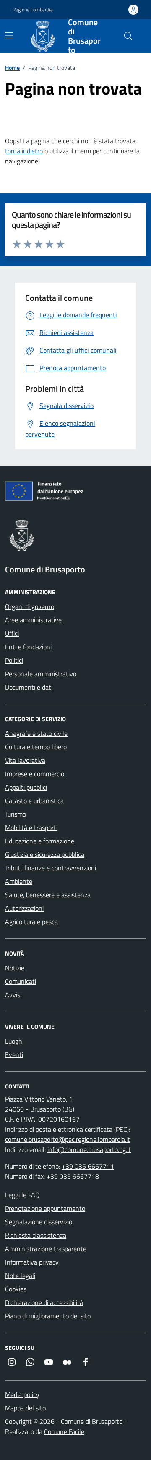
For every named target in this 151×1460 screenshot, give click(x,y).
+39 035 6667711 (88, 1166)
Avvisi (13, 995)
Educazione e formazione (39, 841)
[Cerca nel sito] (128, 36)
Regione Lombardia (33, 9)
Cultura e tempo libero (36, 747)
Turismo (15, 814)
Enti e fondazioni (28, 647)
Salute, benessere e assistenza (48, 895)
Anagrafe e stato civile (36, 733)
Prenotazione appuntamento (45, 1208)
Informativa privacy (32, 1262)
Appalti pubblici (26, 787)
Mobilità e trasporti (31, 827)
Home (12, 67)
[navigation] (9, 35)
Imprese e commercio (34, 774)
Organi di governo (29, 606)
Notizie (14, 968)
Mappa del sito (25, 1408)
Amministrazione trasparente (45, 1249)
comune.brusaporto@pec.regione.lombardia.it (67, 1139)
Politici (14, 660)
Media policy (22, 1394)
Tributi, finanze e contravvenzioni (50, 868)
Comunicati (20, 981)
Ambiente (18, 881)
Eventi (14, 1054)
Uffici (12, 633)
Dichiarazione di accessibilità (44, 1302)
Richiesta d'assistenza (35, 1235)
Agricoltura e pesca (31, 922)
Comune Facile (64, 1431)
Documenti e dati (28, 687)
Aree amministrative (33, 620)
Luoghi (14, 1041)
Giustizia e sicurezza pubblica (44, 854)
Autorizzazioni (24, 908)
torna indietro (24, 151)
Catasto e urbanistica (34, 801)
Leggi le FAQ (22, 1195)
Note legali (20, 1275)
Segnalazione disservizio (38, 1222)
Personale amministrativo (40, 674)
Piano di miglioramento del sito (48, 1316)
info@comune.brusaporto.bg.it (89, 1149)
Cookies (15, 1289)
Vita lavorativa (25, 760)
